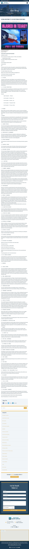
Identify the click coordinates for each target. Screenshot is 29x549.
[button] (27, 3)
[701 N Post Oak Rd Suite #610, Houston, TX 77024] (5, 522)
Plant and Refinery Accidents (6, 445)
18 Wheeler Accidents (5, 415)
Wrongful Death (4, 469)
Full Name (4, 490)
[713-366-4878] (15, 522)
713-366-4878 (18, 521)
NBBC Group (16, 544)
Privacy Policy (22, 542)
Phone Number (5, 493)
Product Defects (4, 453)
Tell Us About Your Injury (6, 500)
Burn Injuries (4, 420)
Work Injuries (4, 467)
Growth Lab (19, 545)
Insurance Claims (4, 437)
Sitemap (19, 544)
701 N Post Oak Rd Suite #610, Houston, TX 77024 (10, 522)
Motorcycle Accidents (5, 439)
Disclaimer (25, 542)
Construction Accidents (5, 426)
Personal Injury (4, 442)
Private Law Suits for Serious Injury (7, 450)
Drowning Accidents (5, 431)
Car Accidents (4, 423)
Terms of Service (25, 543)
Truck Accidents (4, 461)
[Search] (25, 408)
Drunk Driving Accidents (5, 434)
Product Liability (4, 456)
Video (19, 21)
